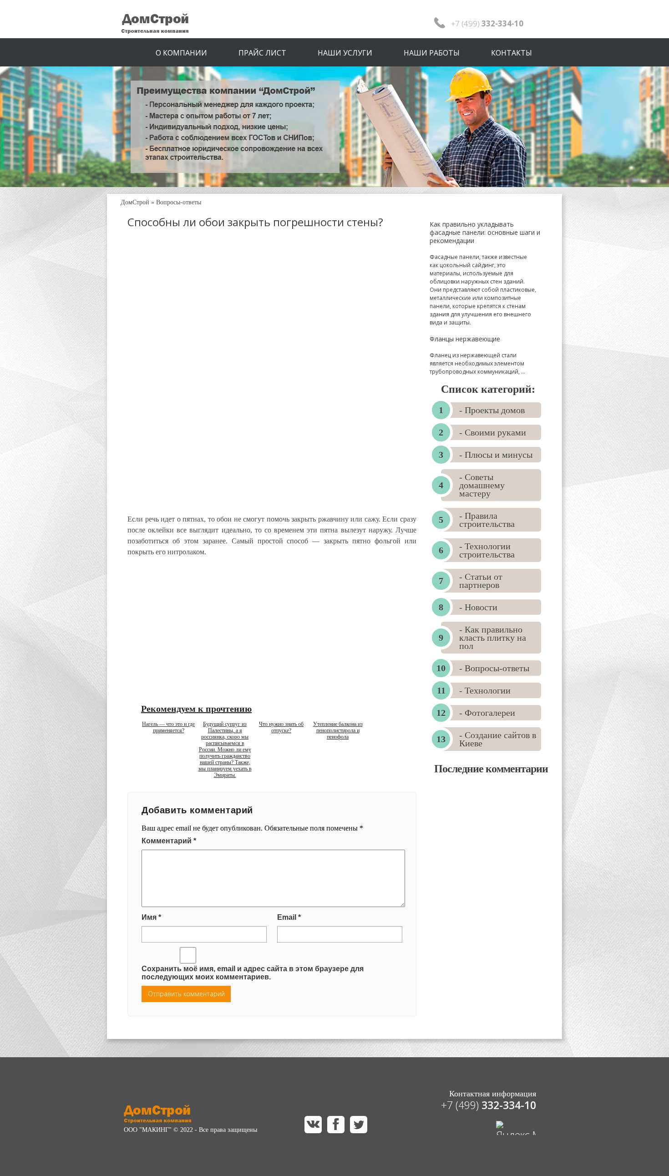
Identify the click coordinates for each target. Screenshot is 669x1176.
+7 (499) (488, 1105)
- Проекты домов (492, 410)
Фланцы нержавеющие (465, 339)
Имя (151, 917)
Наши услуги (345, 53)
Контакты (511, 53)
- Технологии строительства (487, 550)
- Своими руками (492, 432)
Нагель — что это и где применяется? (168, 727)
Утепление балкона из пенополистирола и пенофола (338, 730)
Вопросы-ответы (178, 202)
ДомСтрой (135, 202)
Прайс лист (262, 53)
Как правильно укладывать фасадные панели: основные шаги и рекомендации (485, 232)
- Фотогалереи (487, 713)
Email (289, 917)
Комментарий (169, 841)
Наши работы (432, 53)
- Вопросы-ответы (494, 668)
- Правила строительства (487, 520)
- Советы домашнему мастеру (482, 485)
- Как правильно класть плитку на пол (492, 637)
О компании (181, 53)
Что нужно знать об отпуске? (281, 727)
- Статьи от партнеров (480, 581)
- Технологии (485, 690)
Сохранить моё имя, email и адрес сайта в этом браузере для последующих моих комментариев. (253, 973)
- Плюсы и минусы (495, 455)
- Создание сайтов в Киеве (497, 739)
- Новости (478, 607)
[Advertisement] (271, 311)
